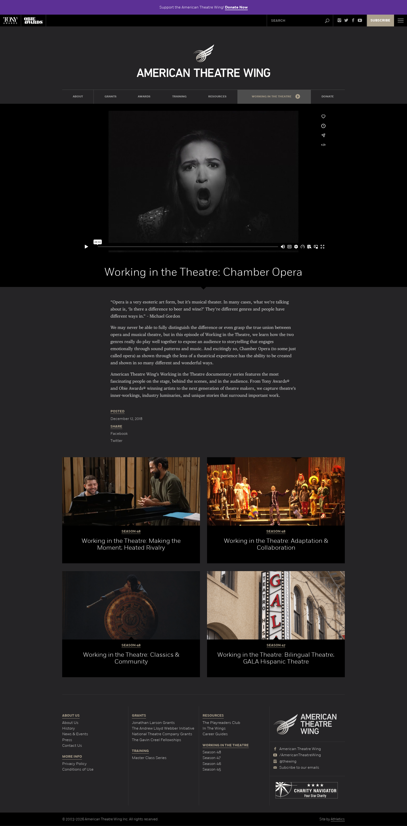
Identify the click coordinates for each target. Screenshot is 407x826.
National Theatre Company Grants (162, 734)
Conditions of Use (78, 769)
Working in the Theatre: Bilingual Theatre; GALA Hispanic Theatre (275, 658)
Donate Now (236, 7)
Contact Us (72, 745)
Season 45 (212, 769)
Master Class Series (149, 757)
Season (131, 531)
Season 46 (212, 763)
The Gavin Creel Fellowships (156, 740)
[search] (327, 21)
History (68, 728)
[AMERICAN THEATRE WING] (203, 60)
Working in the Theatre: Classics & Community (131, 658)
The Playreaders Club (221, 722)
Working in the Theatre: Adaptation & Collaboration (276, 544)
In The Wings (214, 728)
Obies (33, 20)
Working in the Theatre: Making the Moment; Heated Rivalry (131, 544)
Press (67, 740)
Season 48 (212, 752)
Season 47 (212, 757)
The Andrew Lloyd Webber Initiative (163, 728)
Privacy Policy (74, 763)
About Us (70, 722)
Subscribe (380, 20)
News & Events (75, 734)
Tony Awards (10, 20)
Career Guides (215, 734)
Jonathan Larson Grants (153, 722)
